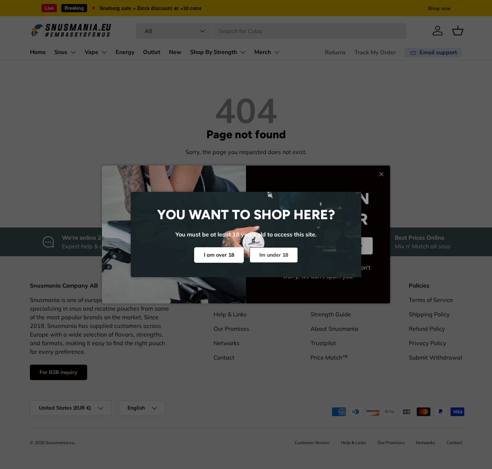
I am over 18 (219, 255)
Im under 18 (273, 255)
